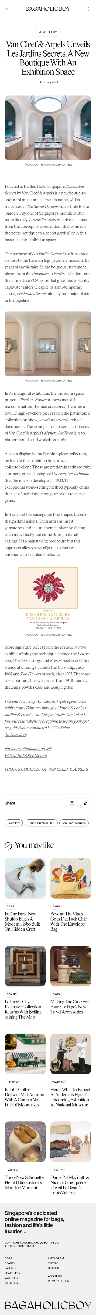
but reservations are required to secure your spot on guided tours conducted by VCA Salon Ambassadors (47, 728)
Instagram (56, 1258)
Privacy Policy (58, 1281)
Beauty (12, 994)
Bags (10, 906)
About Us (55, 1276)
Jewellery (48, 32)
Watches (58, 1082)
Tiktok (53, 1263)
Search (53, 1268)
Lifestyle (13, 1082)
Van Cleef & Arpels (74, 823)
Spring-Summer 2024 (41, 823)
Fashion (12, 1170)
